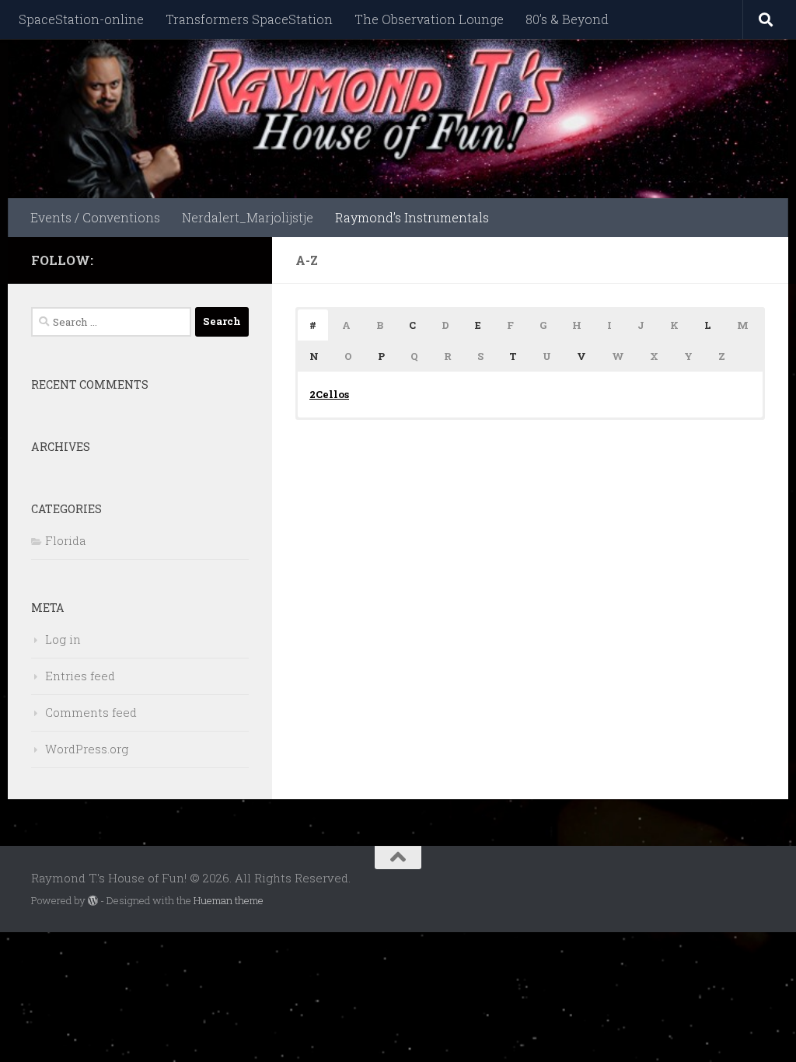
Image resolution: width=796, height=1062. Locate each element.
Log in (63, 639)
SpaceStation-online (81, 19)
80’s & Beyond (567, 19)
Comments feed (91, 712)
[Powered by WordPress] (93, 901)
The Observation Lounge (429, 19)
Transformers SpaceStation (249, 19)
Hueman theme (229, 900)
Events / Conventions (95, 217)
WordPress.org (86, 748)
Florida (65, 540)
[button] (313, 325)
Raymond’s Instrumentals (412, 217)
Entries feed (80, 675)
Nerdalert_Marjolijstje (247, 217)
